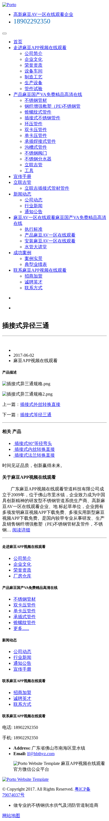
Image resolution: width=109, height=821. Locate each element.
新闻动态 (22, 194)
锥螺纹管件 (24, 622)
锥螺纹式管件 (38, 112)
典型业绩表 (36, 264)
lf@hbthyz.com (40, 753)
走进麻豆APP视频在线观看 (40, 47)
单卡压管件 (36, 135)
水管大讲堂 (36, 246)
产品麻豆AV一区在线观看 (50, 235)
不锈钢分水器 (38, 159)
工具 (29, 170)
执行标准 (33, 229)
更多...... (21, 628)
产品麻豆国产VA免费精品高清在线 (47, 94)
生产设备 (33, 82)
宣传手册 (22, 176)
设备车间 (33, 71)
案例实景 (33, 258)
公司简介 (33, 53)
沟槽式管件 (36, 147)
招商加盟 (33, 276)
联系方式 (33, 287)
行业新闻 (33, 205)
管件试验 (33, 88)
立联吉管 (33, 164)
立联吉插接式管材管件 (47, 188)
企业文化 (33, 59)
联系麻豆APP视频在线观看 (40, 270)
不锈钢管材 (36, 100)
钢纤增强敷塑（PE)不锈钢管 (52, 106)
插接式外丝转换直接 (40, 404)
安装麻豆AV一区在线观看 (50, 241)
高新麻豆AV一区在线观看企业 (43, 14)
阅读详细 (21, 530)
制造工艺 (33, 76)
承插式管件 (24, 616)
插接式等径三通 (35, 414)
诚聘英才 (33, 282)
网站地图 (11, 815)
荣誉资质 (33, 65)
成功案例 (22, 252)
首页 (17, 41)
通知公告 (33, 211)
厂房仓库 (22, 576)
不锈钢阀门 (36, 153)
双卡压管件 (36, 129)
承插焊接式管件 (40, 141)
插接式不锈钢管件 (42, 117)
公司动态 (33, 200)
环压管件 (33, 123)
